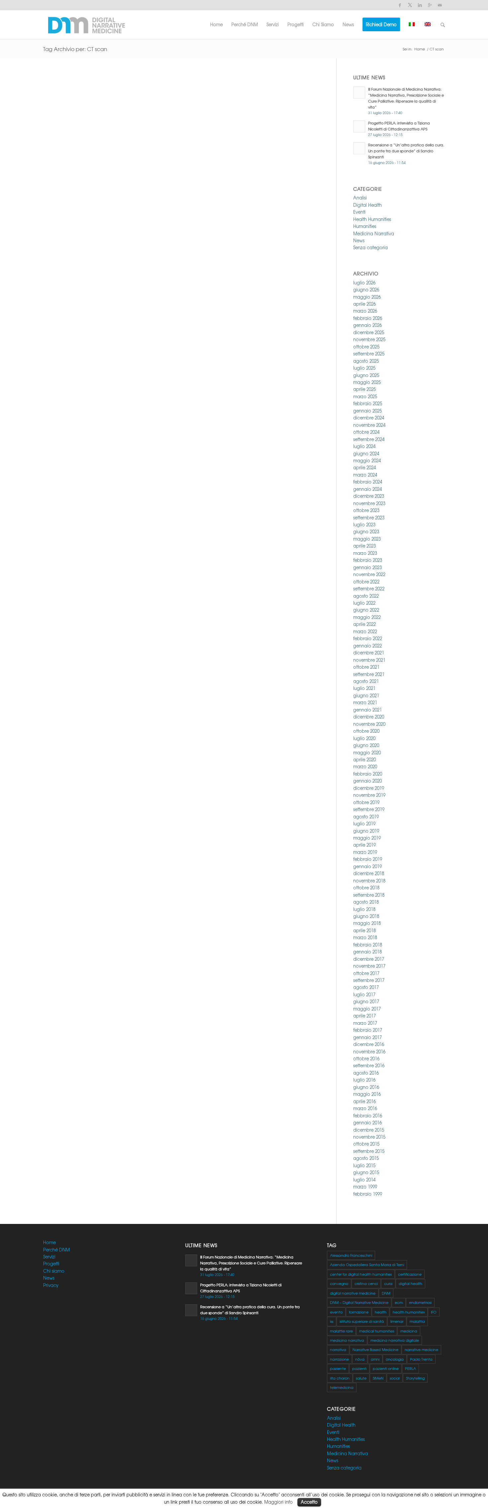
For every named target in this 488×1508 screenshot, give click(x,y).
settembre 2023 (368, 517)
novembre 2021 (369, 660)
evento (336, 1312)
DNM (386, 1293)
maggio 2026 (367, 297)
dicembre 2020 (368, 717)
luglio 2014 (364, 1179)
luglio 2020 (364, 738)
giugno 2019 (366, 831)
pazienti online (386, 1368)
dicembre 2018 (368, 873)
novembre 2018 (369, 880)
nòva (360, 1359)
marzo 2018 (365, 937)
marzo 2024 (365, 475)
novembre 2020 (369, 724)
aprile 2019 (364, 845)
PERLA (410, 1368)
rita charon (340, 1378)
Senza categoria (370, 247)
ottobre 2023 (366, 510)
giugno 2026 (366, 289)
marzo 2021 (365, 702)
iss (331, 1321)
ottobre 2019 (366, 802)
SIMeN (378, 1378)
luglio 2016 (364, 1080)
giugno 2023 (366, 531)
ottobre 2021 (366, 667)
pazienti (359, 1368)
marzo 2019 (365, 852)
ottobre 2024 (366, 432)
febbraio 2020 (367, 774)
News (359, 240)
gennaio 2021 (367, 710)
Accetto (309, 1502)
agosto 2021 (366, 681)
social (395, 1378)
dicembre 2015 (368, 1130)
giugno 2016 (366, 1087)
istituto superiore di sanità (362, 1321)
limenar (396, 1321)
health (380, 1312)
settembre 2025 (368, 353)
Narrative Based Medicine (375, 1349)
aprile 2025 (364, 389)
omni (375, 1359)
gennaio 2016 (367, 1122)
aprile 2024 (364, 467)
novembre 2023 (369, 503)
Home (419, 48)
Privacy (50, 1285)
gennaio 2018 (367, 951)
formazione (358, 1312)
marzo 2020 (365, 766)
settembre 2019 (368, 809)
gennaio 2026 (367, 325)
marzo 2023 (365, 553)
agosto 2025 (366, 361)
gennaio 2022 (367, 645)
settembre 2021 (368, 674)
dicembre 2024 (368, 418)
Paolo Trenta (421, 1359)
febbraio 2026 (367, 318)
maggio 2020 (367, 752)
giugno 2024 (366, 453)
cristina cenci (366, 1283)
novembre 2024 (369, 425)
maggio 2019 (367, 838)
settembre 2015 (368, 1151)
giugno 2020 (366, 745)
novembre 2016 (369, 1051)
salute (361, 1378)
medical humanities (376, 1330)
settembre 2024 (368, 439)
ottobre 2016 (366, 1058)
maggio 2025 (367, 382)
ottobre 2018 (366, 887)
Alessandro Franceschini (351, 1255)
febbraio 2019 (367, 859)
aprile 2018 (364, 930)
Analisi (360, 197)
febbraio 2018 (367, 945)
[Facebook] (400, 5)
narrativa (338, 1349)
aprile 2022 (364, 624)
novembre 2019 (369, 795)
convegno (339, 1283)
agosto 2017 (366, 987)
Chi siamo (53, 1271)
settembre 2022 (368, 588)
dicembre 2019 (368, 788)
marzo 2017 (365, 1023)
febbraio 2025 (367, 403)
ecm (399, 1302)
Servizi (49, 1256)
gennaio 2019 (367, 866)
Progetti (51, 1263)
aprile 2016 (364, 1101)
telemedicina (342, 1387)
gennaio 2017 (367, 1037)
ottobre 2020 (366, 731)
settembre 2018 (368, 895)
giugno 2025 (366, 375)
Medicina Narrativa (373, 233)
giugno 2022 (366, 610)
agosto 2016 (366, 1073)
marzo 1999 (365, 1186)
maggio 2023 (367, 539)
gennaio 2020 (367, 781)
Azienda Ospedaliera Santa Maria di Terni (367, 1264)
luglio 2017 (364, 994)
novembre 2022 (369, 574)
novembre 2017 (369, 966)
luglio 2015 (364, 1165)
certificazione (410, 1274)
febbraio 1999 (367, 1194)
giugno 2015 (366, 1172)
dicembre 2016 (368, 1044)
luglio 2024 (364, 446)
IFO (434, 1312)
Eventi (359, 212)
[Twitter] (410, 5)
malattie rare (341, 1330)
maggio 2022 (367, 617)
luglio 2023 (364, 524)
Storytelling (415, 1378)
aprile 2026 (364, 304)
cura (388, 1283)
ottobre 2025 (366, 346)
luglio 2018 (364, 909)
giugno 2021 (366, 695)
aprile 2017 (364, 1016)
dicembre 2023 (368, 496)
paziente (338, 1368)
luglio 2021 (364, 688)
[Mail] (440, 5)
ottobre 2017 (366, 973)
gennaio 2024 (367, 489)
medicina (408, 1330)
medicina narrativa (347, 1340)
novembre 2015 (369, 1137)
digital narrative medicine (352, 1293)
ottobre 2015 (366, 1144)
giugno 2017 (366, 1001)
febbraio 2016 (367, 1115)
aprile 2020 (364, 759)
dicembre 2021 (368, 652)
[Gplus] (430, 5)
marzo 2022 (365, 631)
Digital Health (367, 205)
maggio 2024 (367, 460)
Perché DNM (56, 1249)
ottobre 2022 (366, 581)
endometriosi (420, 1302)
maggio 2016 (367, 1094)
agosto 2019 (366, 816)
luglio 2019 (364, 823)
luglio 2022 (364, 603)
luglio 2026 (364, 282)
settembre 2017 (368, 980)
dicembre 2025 (368, 332)
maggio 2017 (367, 1009)
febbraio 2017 (367, 1030)
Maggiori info (278, 1502)
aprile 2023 (364, 546)
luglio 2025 (364, 368)
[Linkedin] (420, 5)
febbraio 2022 (367, 638)
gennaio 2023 (367, 567)
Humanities (364, 226)
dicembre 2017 (368, 959)
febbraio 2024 (367, 482)
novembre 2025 (369, 339)
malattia (417, 1321)
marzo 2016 (365, 1108)
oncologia (395, 1359)
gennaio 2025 (367, 411)
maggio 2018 (367, 923)
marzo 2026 (365, 311)
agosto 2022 (366, 596)
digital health (410, 1283)
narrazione (339, 1359)
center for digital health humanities (361, 1274)
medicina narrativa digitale (394, 1340)
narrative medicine (421, 1349)
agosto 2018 (366, 902)
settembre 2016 (368, 1065)
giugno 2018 (366, 916)
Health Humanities (372, 219)
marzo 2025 (365, 396)
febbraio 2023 (367, 560)
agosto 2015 (366, 1158)
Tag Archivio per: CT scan (75, 49)
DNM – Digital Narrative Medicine (359, 1302)
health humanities (409, 1312)
